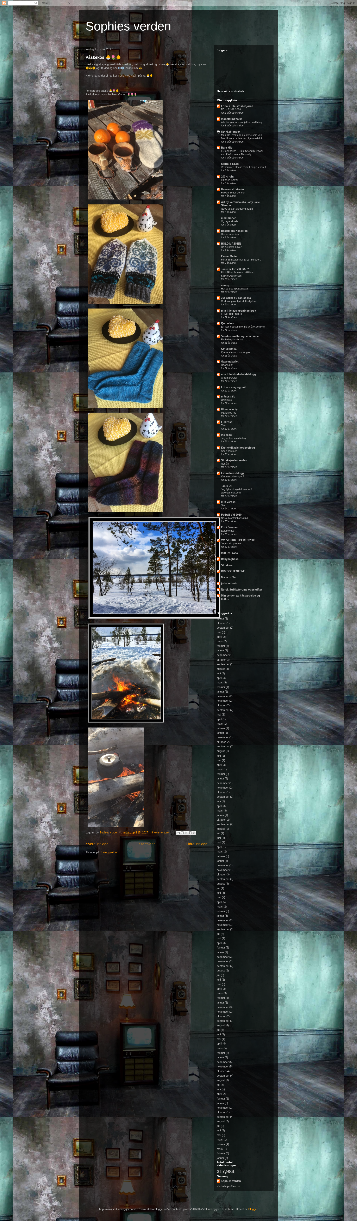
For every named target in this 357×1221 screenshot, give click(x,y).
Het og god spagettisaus (234, 288)
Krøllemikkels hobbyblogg (238, 447)
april (219, 636)
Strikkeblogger (230, 131)
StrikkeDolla (229, 349)
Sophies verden (128, 26)
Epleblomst (227, 530)
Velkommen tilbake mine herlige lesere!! (243, 167)
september (223, 627)
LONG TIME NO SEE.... (234, 314)
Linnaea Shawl (229, 180)
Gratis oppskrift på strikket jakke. (239, 301)
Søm (223, 505)
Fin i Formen (229, 527)
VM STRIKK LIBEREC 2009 (238, 540)
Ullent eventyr (230, 409)
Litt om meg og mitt (233, 387)
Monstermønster (231, 118)
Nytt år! (225, 463)
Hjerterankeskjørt (230, 234)
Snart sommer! (229, 451)
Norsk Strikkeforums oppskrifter (241, 589)
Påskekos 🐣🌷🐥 (103, 57)
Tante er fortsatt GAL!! (235, 269)
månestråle (228, 396)
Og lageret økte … (231, 221)
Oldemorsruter (229, 377)
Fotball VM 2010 (231, 514)
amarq (225, 285)
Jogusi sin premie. (231, 543)
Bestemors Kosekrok (234, 230)
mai (219, 632)
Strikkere (226, 565)
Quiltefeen (227, 323)
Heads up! (227, 365)
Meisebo (226, 434)
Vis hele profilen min (229, 1186)
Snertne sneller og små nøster (240, 336)
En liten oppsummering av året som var (243, 326)
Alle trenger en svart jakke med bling (241, 122)
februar (221, 645)
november (222, 700)
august (221, 668)
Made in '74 (228, 577)
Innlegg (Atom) (109, 852)
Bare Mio (226, 147)
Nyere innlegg (97, 844)
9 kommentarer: (161, 832)
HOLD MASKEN (231, 243)
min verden (228, 501)
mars (220, 641)
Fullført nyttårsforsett (232, 339)
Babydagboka (229, 559)
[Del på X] (186, 833)
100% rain (227, 176)
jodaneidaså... (230, 583)
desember (222, 655)
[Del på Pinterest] (194, 833)
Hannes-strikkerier (232, 189)
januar (220, 618)
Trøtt (223, 425)
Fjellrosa (226, 422)
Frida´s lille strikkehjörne (237, 106)
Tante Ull (226, 485)
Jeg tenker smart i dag (233, 438)
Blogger (252, 1209)
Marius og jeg (228, 412)
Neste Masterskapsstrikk (234, 518)
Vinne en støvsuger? (232, 476)
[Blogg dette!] (182, 833)
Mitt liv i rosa (229, 553)
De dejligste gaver (231, 247)
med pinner (228, 218)
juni (219, 673)
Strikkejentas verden (234, 460)
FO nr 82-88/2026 (231, 109)
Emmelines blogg (232, 473)
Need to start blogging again (237, 208)
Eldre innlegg (196, 844)
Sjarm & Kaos (230, 163)
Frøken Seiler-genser (233, 192)
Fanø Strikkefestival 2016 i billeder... (241, 259)
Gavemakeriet (229, 361)
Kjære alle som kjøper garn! (236, 352)
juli (218, 833)
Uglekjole (226, 400)
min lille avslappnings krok (238, 310)
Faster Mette (229, 256)
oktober (221, 623)
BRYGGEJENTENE (233, 571)
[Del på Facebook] (190, 833)
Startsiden (147, 844)
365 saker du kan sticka (236, 297)
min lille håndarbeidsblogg (238, 374)
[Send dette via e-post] (178, 833)
